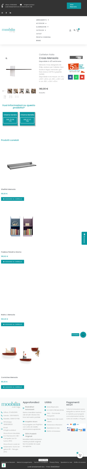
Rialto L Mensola (8, 314)
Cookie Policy (43, 460)
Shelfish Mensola (8, 189)
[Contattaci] (83, 335)
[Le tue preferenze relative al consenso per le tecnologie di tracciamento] (4, 465)
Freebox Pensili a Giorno (11, 252)
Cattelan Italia (46, 54)
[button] (74, 30)
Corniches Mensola (9, 377)
